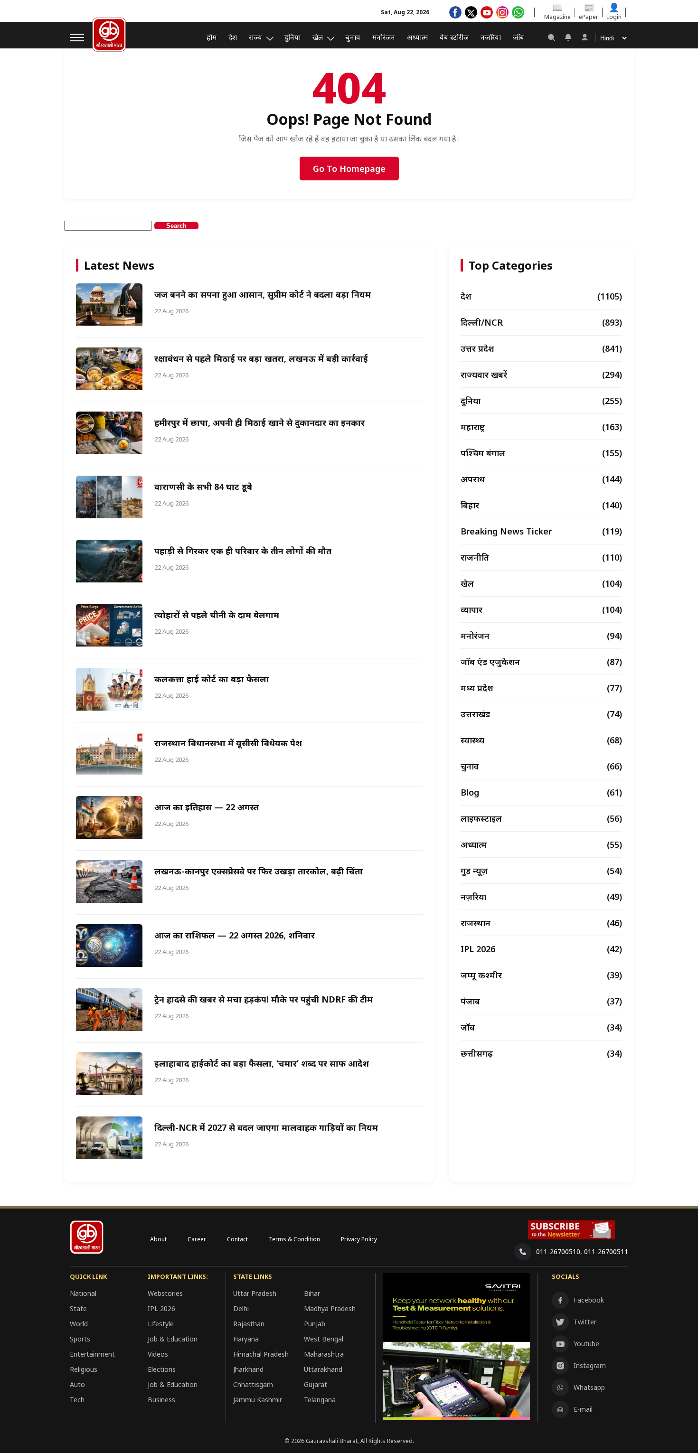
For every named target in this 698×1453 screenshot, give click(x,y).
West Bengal (323, 1338)
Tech (77, 1399)
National (83, 1293)
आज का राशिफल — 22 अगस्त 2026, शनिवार (234, 935)
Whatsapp (589, 1387)
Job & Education (173, 1338)
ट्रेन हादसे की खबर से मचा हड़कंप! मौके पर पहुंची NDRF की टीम (263, 999)
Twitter (585, 1321)
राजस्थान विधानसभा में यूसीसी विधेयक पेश (228, 743)
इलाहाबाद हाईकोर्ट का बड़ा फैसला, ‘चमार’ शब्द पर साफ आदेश (261, 1063)
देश (232, 37)
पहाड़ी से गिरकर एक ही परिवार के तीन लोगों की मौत (242, 550)
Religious (83, 1369)
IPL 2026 (161, 1308)
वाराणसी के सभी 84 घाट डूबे (203, 486)
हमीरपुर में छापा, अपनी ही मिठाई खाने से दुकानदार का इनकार (259, 422)
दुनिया (292, 37)
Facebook (589, 1299)
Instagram (590, 1365)
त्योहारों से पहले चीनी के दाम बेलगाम (216, 614)
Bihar (312, 1293)
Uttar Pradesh (254, 1293)
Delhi (241, 1308)
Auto (77, 1384)
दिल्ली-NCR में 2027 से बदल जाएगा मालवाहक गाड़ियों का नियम (266, 1127)
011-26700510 (558, 1251)
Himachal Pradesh (261, 1354)
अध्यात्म (417, 37)
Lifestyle (161, 1323)
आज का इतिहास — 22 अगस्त (206, 807)
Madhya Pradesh (330, 1308)
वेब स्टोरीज (454, 37)
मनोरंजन (383, 37)
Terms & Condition (294, 1239)
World (79, 1323)
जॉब (518, 37)
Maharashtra (324, 1354)
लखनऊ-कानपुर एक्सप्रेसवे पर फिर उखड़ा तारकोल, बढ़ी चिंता (258, 871)
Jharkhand (248, 1369)
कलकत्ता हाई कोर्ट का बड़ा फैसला (211, 678)
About (158, 1239)
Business (161, 1399)
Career (197, 1239)
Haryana (246, 1338)
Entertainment (92, 1354)
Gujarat (315, 1384)
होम (212, 37)
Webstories (165, 1293)
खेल (317, 37)
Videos (158, 1354)
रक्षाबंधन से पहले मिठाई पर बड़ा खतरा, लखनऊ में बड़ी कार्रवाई (261, 358)
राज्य (255, 37)
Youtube (586, 1343)
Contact (237, 1239)
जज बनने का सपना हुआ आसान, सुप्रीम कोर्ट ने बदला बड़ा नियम (262, 294)
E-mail (583, 1409)
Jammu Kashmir (257, 1399)
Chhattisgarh (253, 1384)
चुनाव (352, 37)
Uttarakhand (323, 1369)
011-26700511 (606, 1251)
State (78, 1308)
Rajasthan (248, 1323)
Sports (80, 1338)
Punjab (314, 1323)
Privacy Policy (359, 1239)
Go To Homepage (349, 168)
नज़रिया (491, 37)
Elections (162, 1369)
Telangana (320, 1399)
